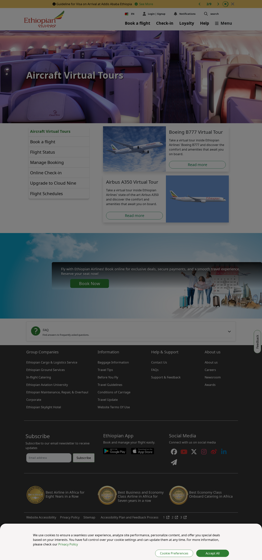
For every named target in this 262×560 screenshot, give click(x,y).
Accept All (213, 553)
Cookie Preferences (174, 553)
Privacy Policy (68, 544)
